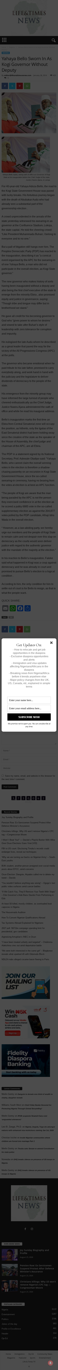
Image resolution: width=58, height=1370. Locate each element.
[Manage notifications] (50, 1363)
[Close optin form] (52, 643)
